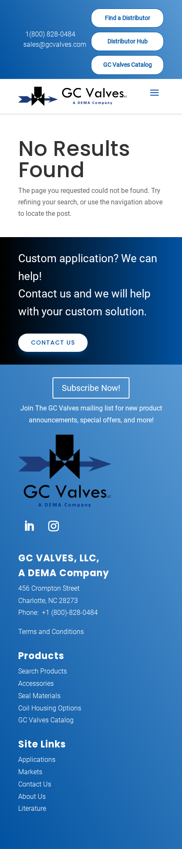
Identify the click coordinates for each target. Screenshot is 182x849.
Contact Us (53, 342)
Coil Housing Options (49, 708)
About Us (32, 796)
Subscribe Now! (91, 388)
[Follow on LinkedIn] (28, 526)
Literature (32, 808)
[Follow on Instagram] (53, 526)
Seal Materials (39, 696)
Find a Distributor (127, 17)
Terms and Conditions (51, 632)
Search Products (42, 671)
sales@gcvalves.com (54, 44)
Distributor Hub (128, 41)
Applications (36, 760)
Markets (30, 772)
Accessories (36, 683)
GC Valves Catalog (127, 64)
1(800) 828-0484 (50, 34)
